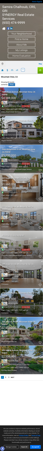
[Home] (4, 28)
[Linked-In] (11, 28)
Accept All (35, 447)
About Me (21, 44)
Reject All (24, 447)
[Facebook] (8, 28)
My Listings (22, 50)
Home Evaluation (21, 55)
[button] (2, 449)
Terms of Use (35, 435)
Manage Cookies (11, 447)
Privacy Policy (23, 435)
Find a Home (21, 39)
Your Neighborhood (21, 33)
